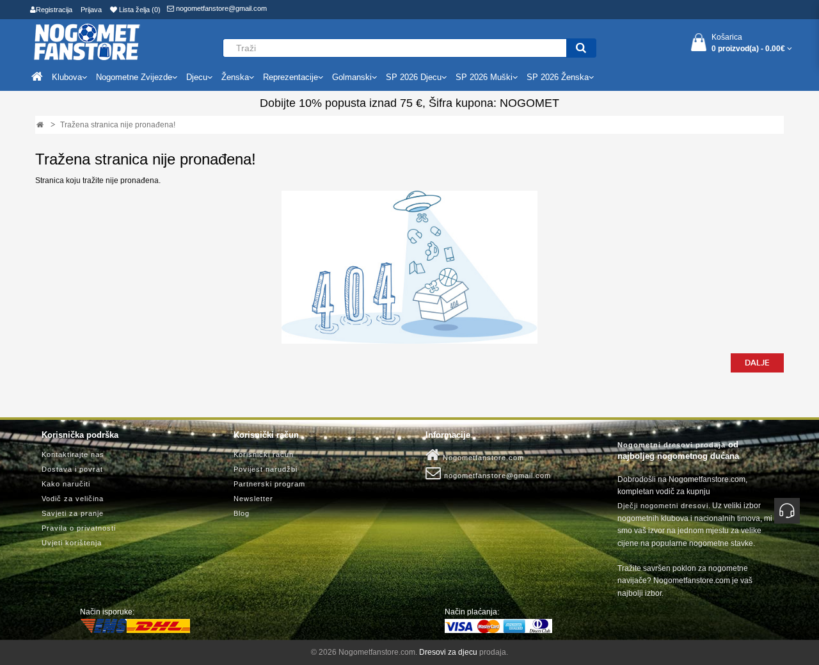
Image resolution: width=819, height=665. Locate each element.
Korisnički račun (264, 454)
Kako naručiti (66, 484)
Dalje (757, 363)
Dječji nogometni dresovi (662, 505)
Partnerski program (269, 484)
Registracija (54, 9)
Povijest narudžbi (266, 469)
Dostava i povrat (72, 469)
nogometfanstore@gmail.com (220, 8)
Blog (242, 513)
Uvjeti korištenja (72, 543)
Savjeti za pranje (73, 513)
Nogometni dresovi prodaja (671, 445)
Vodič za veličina (73, 498)
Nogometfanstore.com (482, 457)
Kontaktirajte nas (73, 454)
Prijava (91, 9)
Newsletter (253, 498)
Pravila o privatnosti (79, 528)
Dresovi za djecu (448, 652)
